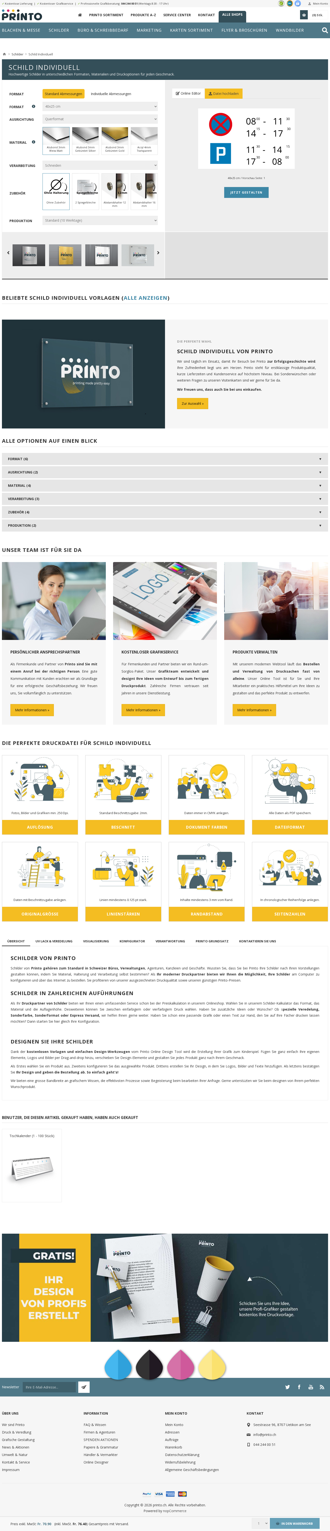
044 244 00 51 (129, 3)
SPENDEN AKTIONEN (101, 1439)
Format (16, 94)
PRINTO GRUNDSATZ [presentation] (212, 941)
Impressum (11, 1469)
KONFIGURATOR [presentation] (132, 941)
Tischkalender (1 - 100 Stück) (31, 1135)
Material (18, 142)
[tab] (16, 941)
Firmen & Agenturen (99, 1432)
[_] (80, 14)
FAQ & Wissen (95, 1424)
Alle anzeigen (145, 297)
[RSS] (322, 1387)
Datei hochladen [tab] (225, 93)
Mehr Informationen (31, 710)
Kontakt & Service (16, 1462)
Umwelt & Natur (15, 1454)
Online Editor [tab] (190, 93)
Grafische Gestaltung (18, 1439)
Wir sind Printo (13, 1424)
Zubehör (17, 193)
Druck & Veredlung (16, 1432)
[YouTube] (311, 1387)
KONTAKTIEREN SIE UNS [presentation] (257, 941)
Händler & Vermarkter (101, 1454)
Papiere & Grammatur (101, 1447)
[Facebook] (299, 1387)
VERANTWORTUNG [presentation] (170, 941)
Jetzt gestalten (246, 192)
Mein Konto (320, 3)
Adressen (172, 1432)
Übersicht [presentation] (16, 941)
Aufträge (172, 1439)
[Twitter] (287, 1387)
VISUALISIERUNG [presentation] (96, 941)
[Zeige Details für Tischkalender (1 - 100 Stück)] (32, 1168)
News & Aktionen (15, 1447)
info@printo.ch (264, 1434)
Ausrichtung (21, 119)
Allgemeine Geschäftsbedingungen (192, 1469)
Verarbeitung (22, 165)
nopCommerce (175, 1510)
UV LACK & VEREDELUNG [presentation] (54, 941)
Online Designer (96, 1462)
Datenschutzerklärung (182, 1454)
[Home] (4, 54)
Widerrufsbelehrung (180, 1462)
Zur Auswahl (191, 403)
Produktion (20, 220)
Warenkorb (173, 1447)
